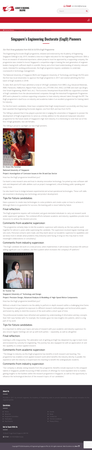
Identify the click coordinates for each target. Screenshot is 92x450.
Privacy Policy (54, 421)
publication (8, 419)
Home (7, 30)
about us (8, 414)
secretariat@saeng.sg (79, 6)
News (51, 414)
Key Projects (9, 421)
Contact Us (53, 416)
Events (52, 412)
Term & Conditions (56, 419)
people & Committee (11, 416)
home (7, 412)
